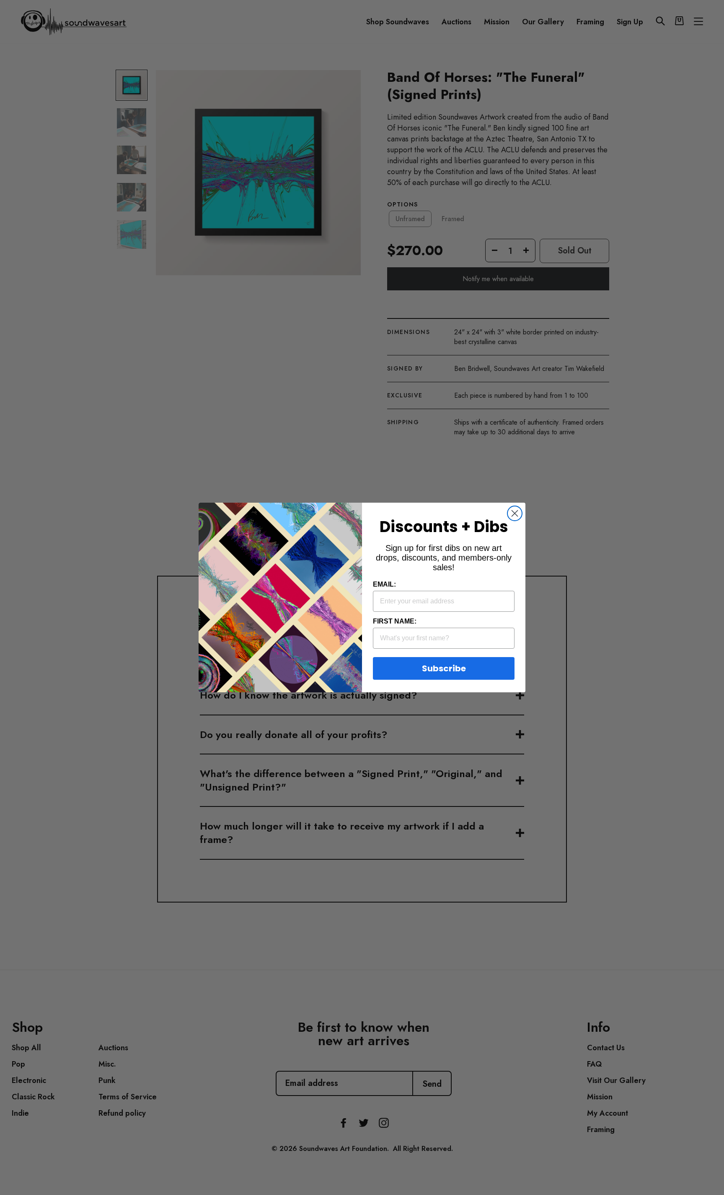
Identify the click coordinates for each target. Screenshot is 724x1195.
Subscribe (444, 668)
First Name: (394, 621)
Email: (384, 584)
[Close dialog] (514, 513)
